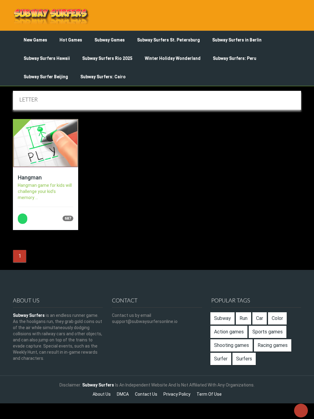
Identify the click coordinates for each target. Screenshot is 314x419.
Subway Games (109, 39)
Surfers (244, 359)
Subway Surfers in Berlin (237, 39)
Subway (222, 318)
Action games (229, 332)
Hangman (30, 177)
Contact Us (146, 394)
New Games (35, 39)
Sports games (267, 332)
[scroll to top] (301, 410)
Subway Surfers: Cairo (103, 76)
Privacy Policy (176, 394)
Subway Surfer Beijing (46, 76)
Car (259, 318)
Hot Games (70, 39)
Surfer (221, 359)
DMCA (123, 394)
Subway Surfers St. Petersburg (168, 39)
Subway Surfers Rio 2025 (107, 58)
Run (243, 318)
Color (277, 318)
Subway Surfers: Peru (234, 58)
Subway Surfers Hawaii (47, 58)
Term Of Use (209, 394)
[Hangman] (45, 143)
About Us (102, 394)
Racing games (273, 345)
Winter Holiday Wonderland (173, 58)
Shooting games (231, 345)
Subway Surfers (29, 315)
